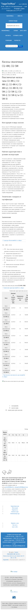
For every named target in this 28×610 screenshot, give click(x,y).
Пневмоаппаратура (15, 513)
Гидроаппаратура (15, 506)
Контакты (15, 525)
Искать (20, 46)
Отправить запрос (19, 8)
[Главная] (4, 15)
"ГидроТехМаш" (8, 3)
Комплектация (14, 511)
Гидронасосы (15, 510)
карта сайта (15, 527)
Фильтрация (15, 508)
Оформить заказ (15, 523)
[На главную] (14, 571)
